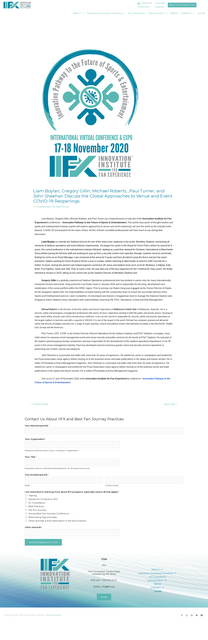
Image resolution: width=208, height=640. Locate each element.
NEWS (174, 13)
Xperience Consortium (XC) (43, 499)
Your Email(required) (37, 474)
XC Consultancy (136, 13)
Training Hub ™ (156, 13)
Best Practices (36, 506)
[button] (158, 569)
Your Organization (35, 439)
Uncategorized (43, 206)
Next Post (171, 404)
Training (32, 495)
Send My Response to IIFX (43, 542)
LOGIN (201, 13)
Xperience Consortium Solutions (104, 13)
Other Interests (33, 527)
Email (27, 485)
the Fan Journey (37, 510)
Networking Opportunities (42, 517)
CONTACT (186, 13)
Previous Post (39, 404)
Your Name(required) (37, 425)
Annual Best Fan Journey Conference (48, 513)
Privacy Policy (53, 615)
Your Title (31, 457)
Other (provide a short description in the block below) (57, 520)
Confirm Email (111, 485)
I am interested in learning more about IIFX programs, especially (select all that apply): (72, 492)
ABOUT (77, 13)
